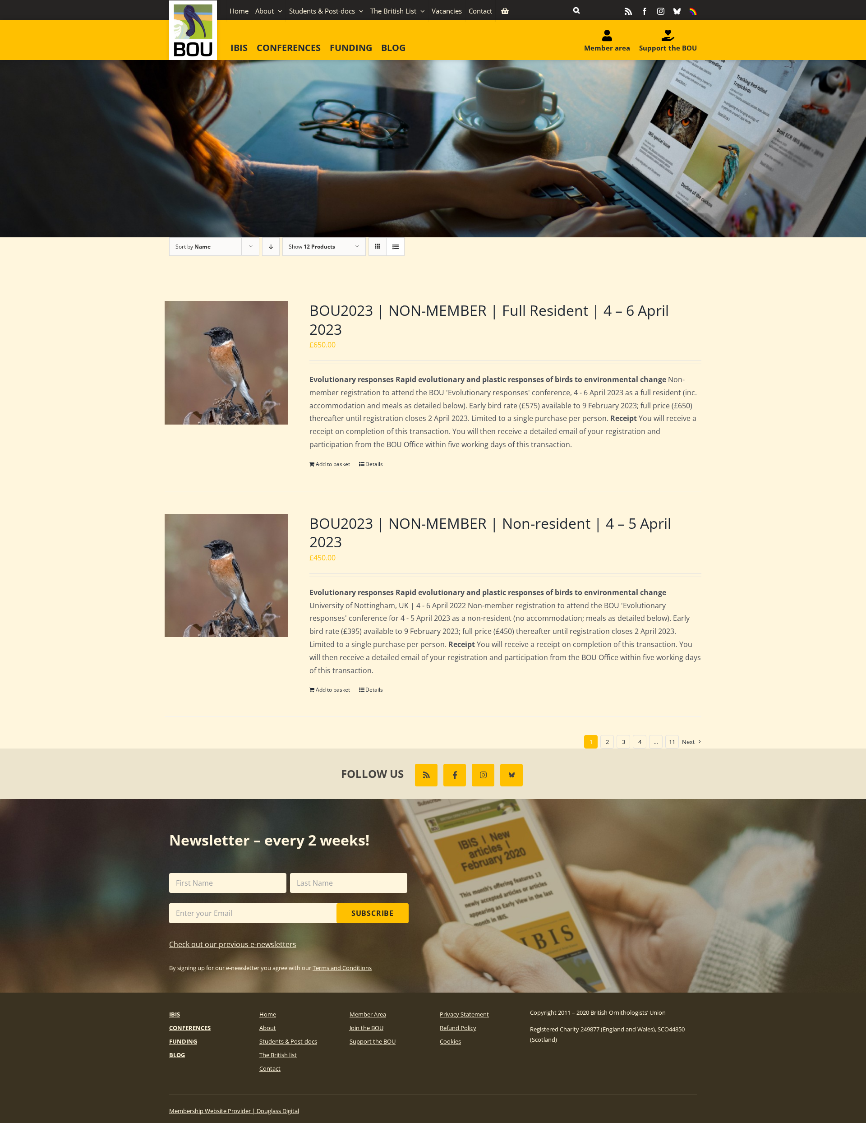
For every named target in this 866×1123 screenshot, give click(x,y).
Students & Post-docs (288, 1041)
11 (672, 742)
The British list (278, 1055)
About (267, 1028)
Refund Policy (458, 1028)
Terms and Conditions (342, 968)
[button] (576, 10)
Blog (177, 1055)
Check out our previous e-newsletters (232, 944)
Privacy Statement (464, 1014)
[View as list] (395, 246)
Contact (270, 1068)
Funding (183, 1041)
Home (267, 1014)
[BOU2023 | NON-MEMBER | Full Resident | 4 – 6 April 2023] (226, 363)
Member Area (368, 1014)
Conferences (190, 1028)
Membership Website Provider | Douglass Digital (234, 1111)
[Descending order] (271, 246)
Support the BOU (373, 1041)
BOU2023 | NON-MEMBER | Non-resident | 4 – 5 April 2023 (490, 532)
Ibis (174, 1014)
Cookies (450, 1041)
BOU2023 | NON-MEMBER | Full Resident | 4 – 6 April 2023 (489, 319)
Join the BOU (366, 1028)
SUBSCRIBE (372, 913)
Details (374, 464)
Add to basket (333, 464)
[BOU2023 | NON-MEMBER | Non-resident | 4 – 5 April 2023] (226, 576)
